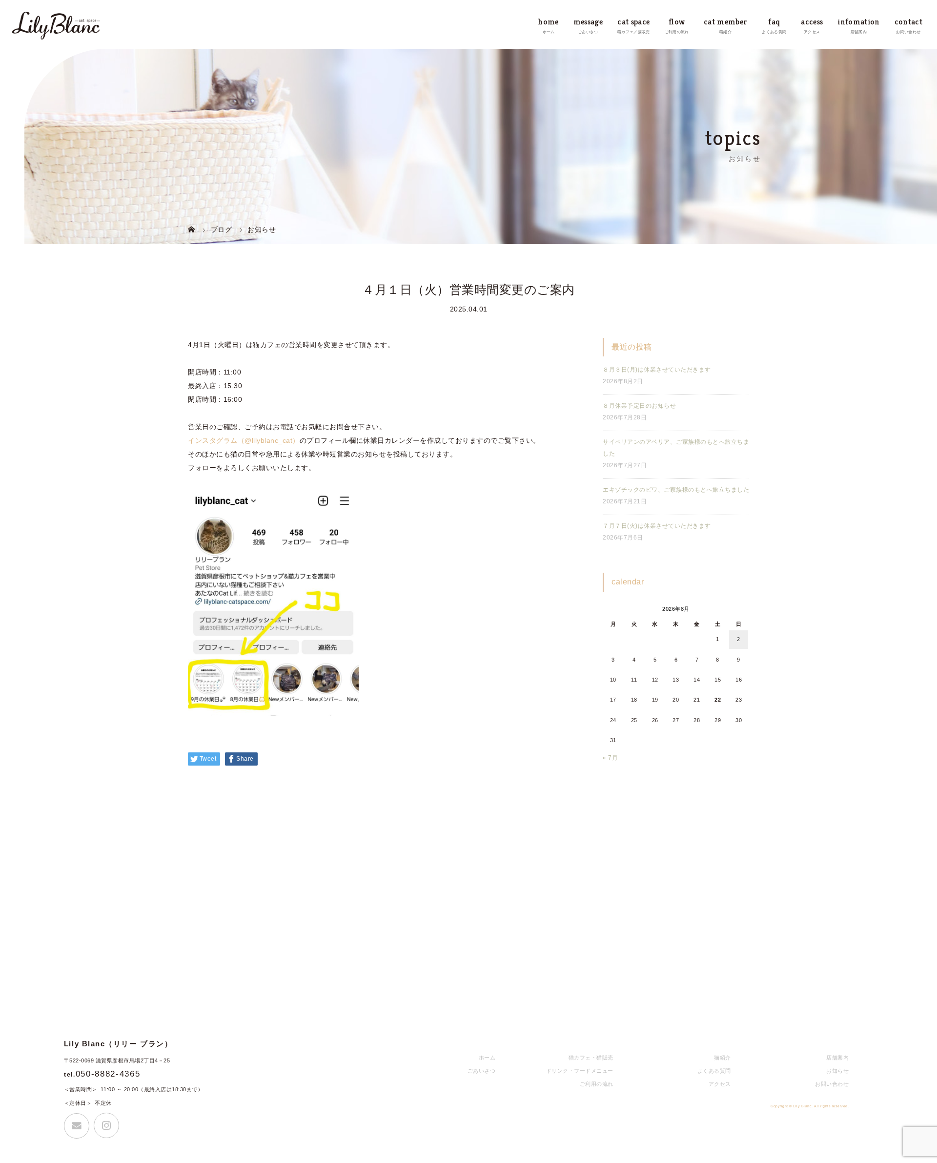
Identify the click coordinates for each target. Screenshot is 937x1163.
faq (774, 22)
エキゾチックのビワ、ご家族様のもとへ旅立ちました (676, 489)
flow (677, 22)
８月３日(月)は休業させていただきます (657, 369)
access (812, 22)
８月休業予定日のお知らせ (639, 405)
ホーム (487, 1057)
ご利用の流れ (596, 1084)
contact (908, 22)
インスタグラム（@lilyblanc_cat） (244, 440)
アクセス (720, 1084)
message (588, 22)
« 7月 (610, 757)
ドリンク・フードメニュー (579, 1071)
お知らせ (837, 1071)
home (548, 22)
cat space (633, 22)
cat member (725, 22)
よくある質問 (714, 1071)
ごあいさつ (482, 1071)
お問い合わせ (832, 1084)
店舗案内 (837, 1057)
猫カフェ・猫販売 (591, 1057)
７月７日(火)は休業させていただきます (657, 525)
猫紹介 (722, 1057)
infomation (858, 22)
